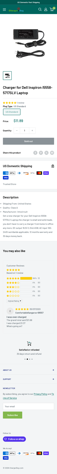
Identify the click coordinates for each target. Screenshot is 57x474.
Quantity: (7, 130)
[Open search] (40, 9)
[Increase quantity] (32, 130)
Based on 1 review (15, 273)
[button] (10, 102)
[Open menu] (4, 9)
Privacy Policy (40, 394)
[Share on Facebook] (35, 152)
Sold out (28, 141)
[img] (22, 309)
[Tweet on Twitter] (46, 152)
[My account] (45, 9)
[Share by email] (52, 152)
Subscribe (12, 415)
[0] (51, 9)
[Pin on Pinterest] (41, 152)
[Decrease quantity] (17, 130)
